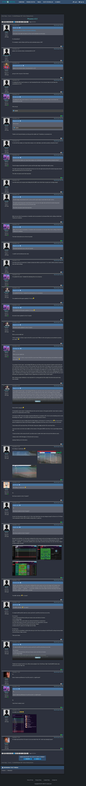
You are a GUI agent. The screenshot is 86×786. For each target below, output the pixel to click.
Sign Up (82, 2)
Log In (75, 2)
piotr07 (6, 716)
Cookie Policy (47, 780)
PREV (5, 21)
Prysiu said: (15, 689)
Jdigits (6, 186)
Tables (39, 2)
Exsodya (6, 86)
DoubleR (7, 743)
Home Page (21, 2)
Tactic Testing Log (48, 2)
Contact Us (54, 780)
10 (19, 22)
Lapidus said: (16, 505)
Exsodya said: (16, 97)
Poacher (7, 69)
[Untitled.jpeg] (24, 471)
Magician (6, 100)
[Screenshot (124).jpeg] (24, 552)
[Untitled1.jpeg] (49, 457)
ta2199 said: (16, 484)
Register (28, 758)
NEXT (25, 21)
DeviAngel (6, 292)
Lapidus (6, 488)
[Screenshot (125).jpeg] (24, 568)
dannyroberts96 (6, 55)
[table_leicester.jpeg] (24, 723)
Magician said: (16, 121)
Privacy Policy (38, 780)
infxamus (6, 147)
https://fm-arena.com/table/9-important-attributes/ (24, 30)
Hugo (6, 31)
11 (22, 22)
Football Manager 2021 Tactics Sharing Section (22, 16)
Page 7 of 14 (32, 21)
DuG (7, 267)
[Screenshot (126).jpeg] (49, 552)
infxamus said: (16, 157)
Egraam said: (16, 27)
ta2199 (6, 453)
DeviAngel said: (16, 307)
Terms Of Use (30, 780)
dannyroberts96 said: (18, 65)
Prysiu (6, 678)
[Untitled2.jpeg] (24, 453)
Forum (9, 16)
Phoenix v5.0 (32, 19)
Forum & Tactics (30, 2)
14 (27, 22)
